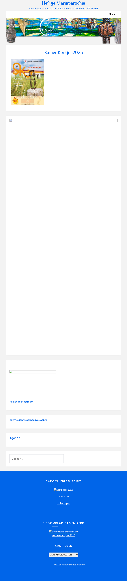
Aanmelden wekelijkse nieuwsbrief (28, 420)
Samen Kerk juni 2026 (63, 535)
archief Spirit (63, 503)
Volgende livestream (21, 401)
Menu (112, 14)
